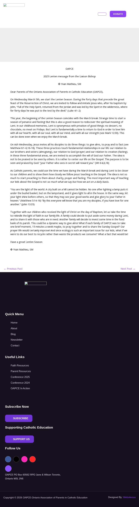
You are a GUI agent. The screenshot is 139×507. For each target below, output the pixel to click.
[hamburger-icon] (102, 14)
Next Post (128, 268)
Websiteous (129, 497)
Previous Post (13, 268)
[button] (133, 13)
